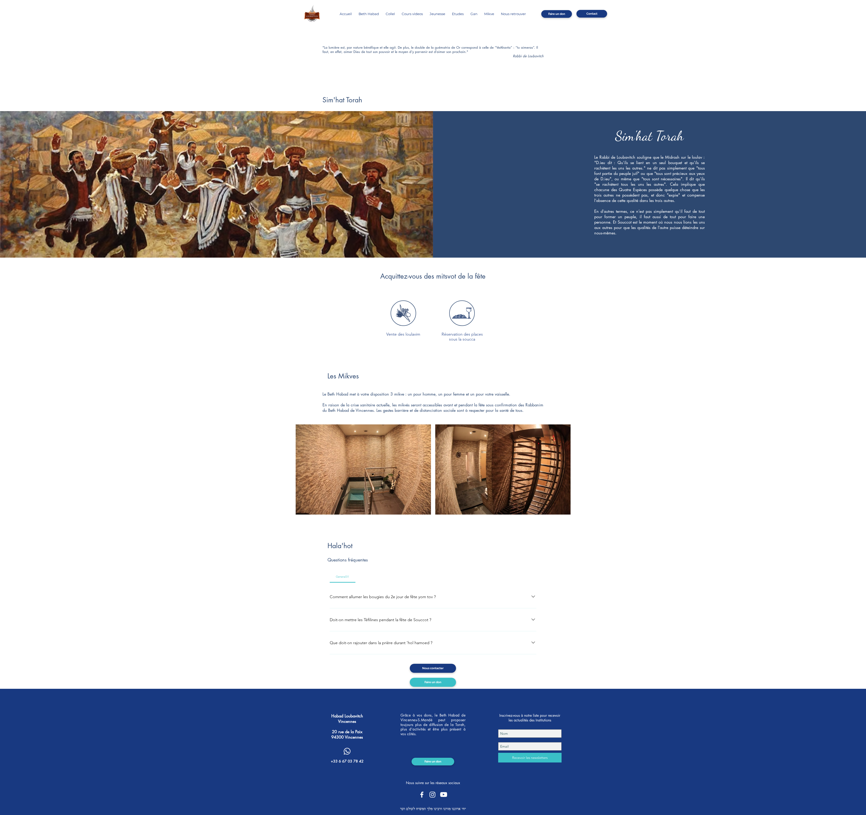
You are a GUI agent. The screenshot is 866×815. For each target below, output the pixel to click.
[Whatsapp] (347, 751)
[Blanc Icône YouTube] (443, 794)
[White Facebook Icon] (422, 795)
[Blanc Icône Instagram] (432, 795)
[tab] (342, 577)
